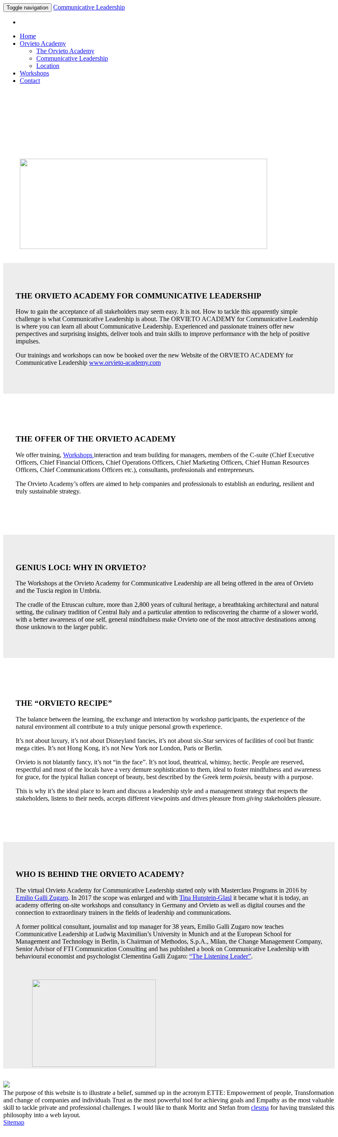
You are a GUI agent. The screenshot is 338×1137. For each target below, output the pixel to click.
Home (28, 36)
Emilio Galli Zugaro (42, 897)
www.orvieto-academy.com (125, 362)
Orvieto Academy (43, 43)
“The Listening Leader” (220, 956)
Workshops (34, 73)
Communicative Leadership (89, 7)
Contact (30, 80)
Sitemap (13, 1122)
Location (47, 65)
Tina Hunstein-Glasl (205, 897)
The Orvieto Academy (65, 50)
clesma (260, 1107)
